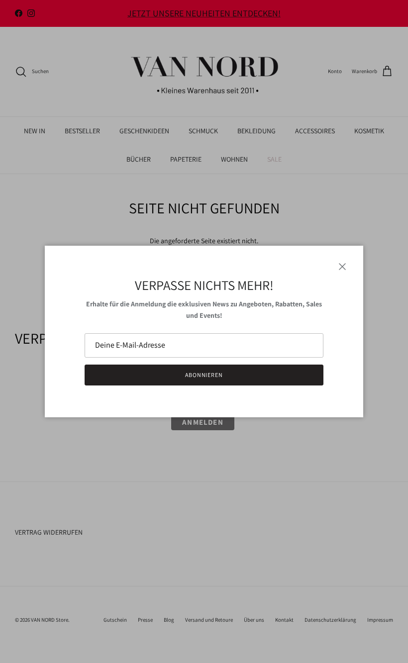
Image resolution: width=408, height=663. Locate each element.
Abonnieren (204, 375)
